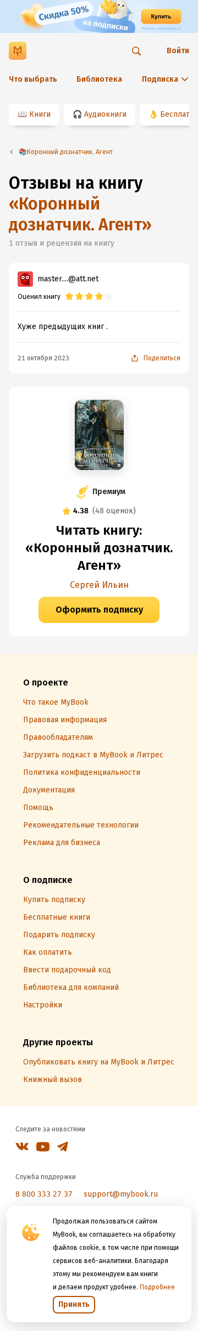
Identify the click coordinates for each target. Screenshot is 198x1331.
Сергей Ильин (99, 585)
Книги (40, 114)
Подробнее (157, 1287)
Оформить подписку (99, 609)
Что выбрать (33, 79)
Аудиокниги (105, 114)
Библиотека (99, 79)
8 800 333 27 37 (44, 1194)
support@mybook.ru (121, 1194)
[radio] (69, 296)
